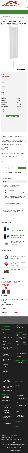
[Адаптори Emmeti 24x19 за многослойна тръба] (6, 243)
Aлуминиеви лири (7, 407)
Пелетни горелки (20, 330)
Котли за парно (5, 374)
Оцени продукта (18, 172)
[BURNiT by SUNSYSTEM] (8, 312)
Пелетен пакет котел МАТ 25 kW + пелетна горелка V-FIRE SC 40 (18, 235)
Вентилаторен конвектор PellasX (6, 402)
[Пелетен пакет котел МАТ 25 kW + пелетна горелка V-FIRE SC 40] (6, 236)
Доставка (21, 432)
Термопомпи (18, 332)
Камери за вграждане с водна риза (7, 359)
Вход (17, 432)
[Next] (25, 312)
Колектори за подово (21, 353)
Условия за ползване (10, 432)
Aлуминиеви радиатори (19, 363)
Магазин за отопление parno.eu (9, 210)
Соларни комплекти (21, 398)
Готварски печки (6, 366)
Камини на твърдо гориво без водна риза (7, 349)
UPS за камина (19, 419)
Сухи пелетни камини (6, 340)
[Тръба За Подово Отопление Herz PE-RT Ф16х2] (6, 264)
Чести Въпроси (11, 433)
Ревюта (4, 181)
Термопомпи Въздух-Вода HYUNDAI (21, 338)
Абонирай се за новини (7, 304)
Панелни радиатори (7, 390)
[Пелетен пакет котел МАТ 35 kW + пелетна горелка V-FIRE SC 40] (6, 229)
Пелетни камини (6, 336)
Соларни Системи (20, 388)
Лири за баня (7, 16)
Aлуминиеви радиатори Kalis (6, 388)
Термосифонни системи (20, 396)
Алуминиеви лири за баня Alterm (7, 409)
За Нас (3, 435)
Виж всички (4, 305)
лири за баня (12, 211)
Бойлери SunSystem (7, 423)
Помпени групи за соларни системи (20, 403)
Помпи (17, 408)
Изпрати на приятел (7, 172)
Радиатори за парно (20, 360)
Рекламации (4, 433)
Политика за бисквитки (7, 437)
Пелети (17, 426)
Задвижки (19, 356)
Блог (7, 435)
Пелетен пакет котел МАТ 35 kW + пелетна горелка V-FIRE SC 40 (18, 227)
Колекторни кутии (21, 354)
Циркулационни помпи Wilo (21, 413)
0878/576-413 (24, 7)
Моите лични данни (14, 450)
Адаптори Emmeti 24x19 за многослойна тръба (17, 242)
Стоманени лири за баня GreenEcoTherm (7, 414)
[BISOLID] (19, 312)
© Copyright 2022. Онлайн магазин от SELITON (11, 439)
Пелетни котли (20, 325)
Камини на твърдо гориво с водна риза (7, 346)
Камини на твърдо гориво (6, 344)
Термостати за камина (19, 384)
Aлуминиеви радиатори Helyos (7, 381)
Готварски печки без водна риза (7, 371)
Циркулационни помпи (20, 410)
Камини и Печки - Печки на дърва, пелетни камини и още (6, 328)
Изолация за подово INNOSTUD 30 (16, 270)
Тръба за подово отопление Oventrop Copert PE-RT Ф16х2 (18, 255)
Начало (2, 16)
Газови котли (20, 327)
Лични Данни (19, 433)
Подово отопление (20, 347)
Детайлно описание (7, 178)
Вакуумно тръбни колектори (20, 393)
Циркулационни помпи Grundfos (21, 416)
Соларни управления (21, 405)
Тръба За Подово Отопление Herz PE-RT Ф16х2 (18, 263)
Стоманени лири (10, 214)
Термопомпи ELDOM (21, 344)
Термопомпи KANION (21, 342)
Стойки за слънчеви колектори (21, 400)
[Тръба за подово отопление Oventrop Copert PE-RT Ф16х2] (6, 256)
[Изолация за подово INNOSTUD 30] (6, 271)
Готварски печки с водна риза (7, 368)
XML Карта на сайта (13, 435)
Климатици (18, 381)
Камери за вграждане (7, 352)
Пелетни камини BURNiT (6, 333)
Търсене (24, 433)
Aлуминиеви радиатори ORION (6, 383)
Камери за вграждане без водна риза (7, 355)
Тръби (18, 351)
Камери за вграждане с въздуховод (5, 363)
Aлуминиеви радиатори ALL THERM (7, 386)
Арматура (19, 358)
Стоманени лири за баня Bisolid (7, 417)
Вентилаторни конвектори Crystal (6, 397)
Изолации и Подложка (19, 349)
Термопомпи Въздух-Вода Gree (21, 340)
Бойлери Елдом (6, 422)
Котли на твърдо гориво (6, 376)
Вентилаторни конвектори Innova (6, 399)
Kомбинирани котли (7, 378)
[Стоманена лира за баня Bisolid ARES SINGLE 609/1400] (14, 59)
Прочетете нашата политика (14, 447)
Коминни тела (19, 421)
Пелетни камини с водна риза (7, 338)
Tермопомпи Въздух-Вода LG (21, 335)
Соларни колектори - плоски (21, 390)
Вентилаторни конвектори (5, 393)
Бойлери (3, 420)
